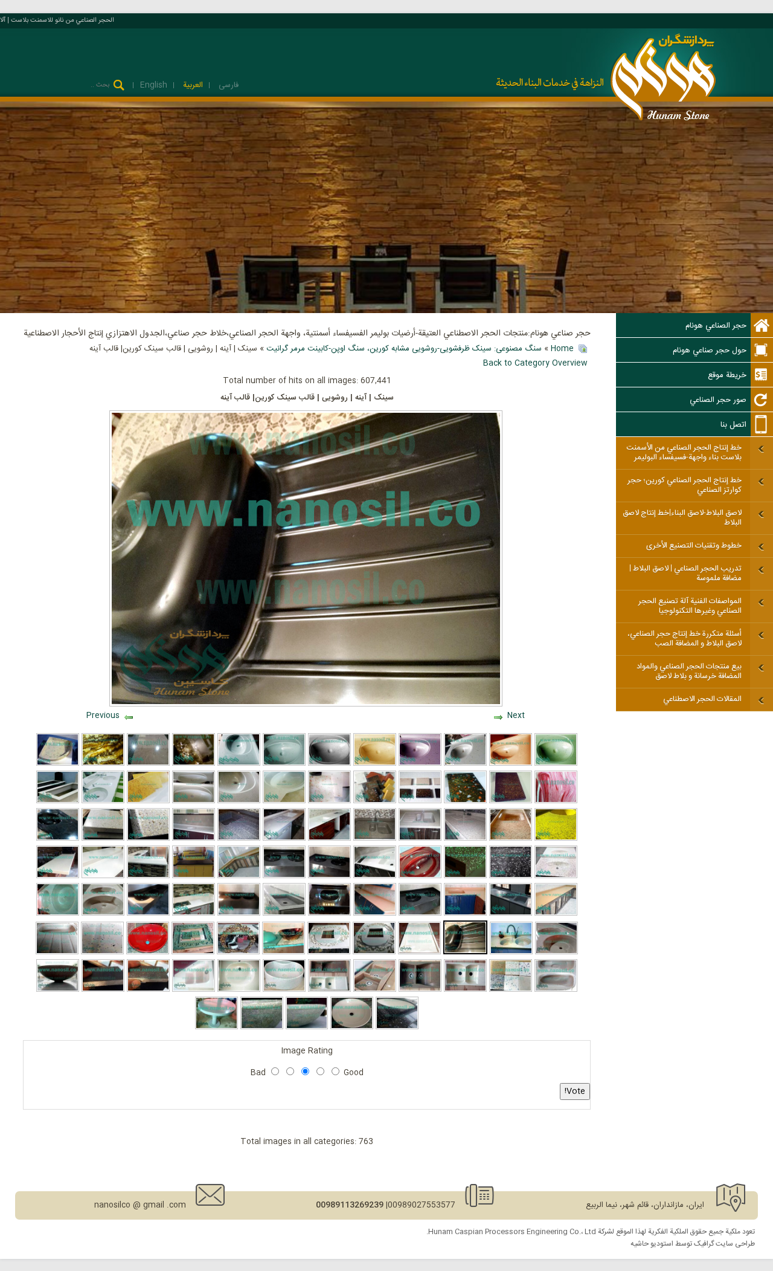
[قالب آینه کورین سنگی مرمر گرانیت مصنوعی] (193, 952)
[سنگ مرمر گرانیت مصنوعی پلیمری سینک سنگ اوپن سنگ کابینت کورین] (465, 913)
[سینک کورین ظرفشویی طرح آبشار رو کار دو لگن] (374, 990)
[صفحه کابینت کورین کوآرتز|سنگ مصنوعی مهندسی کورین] (148, 764)
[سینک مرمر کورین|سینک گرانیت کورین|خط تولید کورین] (284, 764)
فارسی (227, 85)
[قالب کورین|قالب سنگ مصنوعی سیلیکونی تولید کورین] (328, 952)
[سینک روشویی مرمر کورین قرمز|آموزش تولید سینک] (420, 876)
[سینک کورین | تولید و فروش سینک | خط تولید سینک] (193, 990)
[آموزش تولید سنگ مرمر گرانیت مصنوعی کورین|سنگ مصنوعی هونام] (148, 801)
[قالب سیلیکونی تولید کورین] (419, 952)
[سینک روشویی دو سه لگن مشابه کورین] (329, 876)
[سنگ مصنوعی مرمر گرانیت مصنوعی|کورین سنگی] (193, 913)
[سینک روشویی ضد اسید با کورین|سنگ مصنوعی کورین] (147, 952)
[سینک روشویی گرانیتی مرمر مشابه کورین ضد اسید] (555, 876)
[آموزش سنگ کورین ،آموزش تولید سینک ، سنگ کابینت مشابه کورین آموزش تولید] (374, 801)
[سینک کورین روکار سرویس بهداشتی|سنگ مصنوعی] (307, 1027)
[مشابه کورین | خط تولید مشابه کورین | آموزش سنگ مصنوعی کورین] (57, 952)
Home (562, 348)
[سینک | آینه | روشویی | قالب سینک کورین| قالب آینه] (465, 952)
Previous (103, 715)
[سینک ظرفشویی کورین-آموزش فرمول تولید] (103, 990)
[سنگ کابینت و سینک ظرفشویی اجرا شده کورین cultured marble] (238, 876)
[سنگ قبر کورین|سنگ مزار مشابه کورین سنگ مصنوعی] (57, 801)
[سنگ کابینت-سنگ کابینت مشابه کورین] (374, 913)
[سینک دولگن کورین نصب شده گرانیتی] (511, 952)
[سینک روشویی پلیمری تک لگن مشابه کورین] (329, 913)
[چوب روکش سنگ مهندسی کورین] (103, 839)
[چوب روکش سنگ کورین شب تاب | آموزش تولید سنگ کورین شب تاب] (465, 876)
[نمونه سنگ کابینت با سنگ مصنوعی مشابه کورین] (103, 876)
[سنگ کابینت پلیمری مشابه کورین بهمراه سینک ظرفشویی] (555, 839)
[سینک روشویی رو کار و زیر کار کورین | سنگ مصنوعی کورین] (284, 990)
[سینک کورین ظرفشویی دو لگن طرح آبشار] (420, 990)
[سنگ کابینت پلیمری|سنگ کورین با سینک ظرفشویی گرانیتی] (374, 839)
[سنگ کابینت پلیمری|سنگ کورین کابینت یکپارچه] (465, 839)
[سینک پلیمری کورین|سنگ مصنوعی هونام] (238, 764)
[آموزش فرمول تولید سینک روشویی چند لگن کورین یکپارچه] (284, 876)
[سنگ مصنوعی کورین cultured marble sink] (148, 990)
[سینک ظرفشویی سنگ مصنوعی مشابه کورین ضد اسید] (510, 913)
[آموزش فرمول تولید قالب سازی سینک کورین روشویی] (284, 801)
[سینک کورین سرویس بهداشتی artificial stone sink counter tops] (465, 990)
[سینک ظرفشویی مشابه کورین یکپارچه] (420, 839)
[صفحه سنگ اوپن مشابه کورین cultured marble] (57, 876)
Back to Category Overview (535, 363)
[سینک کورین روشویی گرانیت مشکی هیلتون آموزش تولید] (57, 839)
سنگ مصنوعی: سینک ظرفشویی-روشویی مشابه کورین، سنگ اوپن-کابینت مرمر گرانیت (404, 348)
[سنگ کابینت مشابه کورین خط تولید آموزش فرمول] (329, 801)
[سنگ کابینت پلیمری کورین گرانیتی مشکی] (238, 839)
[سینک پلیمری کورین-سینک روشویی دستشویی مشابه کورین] (555, 764)
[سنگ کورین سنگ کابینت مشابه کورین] (465, 801)
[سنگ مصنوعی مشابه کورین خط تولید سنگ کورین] (238, 801)
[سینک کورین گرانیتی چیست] (261, 1027)
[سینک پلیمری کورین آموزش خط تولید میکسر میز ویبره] (57, 913)
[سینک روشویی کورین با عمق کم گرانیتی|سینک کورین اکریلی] (238, 990)
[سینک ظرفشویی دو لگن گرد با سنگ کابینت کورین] (103, 913)
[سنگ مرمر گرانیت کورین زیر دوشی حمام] (57, 764)
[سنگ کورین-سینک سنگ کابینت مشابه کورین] (510, 801)
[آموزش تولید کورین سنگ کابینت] (556, 952)
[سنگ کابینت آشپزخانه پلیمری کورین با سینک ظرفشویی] (510, 839)
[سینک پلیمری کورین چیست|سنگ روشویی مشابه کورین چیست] (420, 764)
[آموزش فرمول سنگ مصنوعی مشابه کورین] (420, 801)
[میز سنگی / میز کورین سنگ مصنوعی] (216, 1027)
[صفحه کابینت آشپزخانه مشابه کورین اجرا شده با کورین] (148, 876)
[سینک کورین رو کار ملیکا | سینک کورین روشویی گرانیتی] (57, 990)
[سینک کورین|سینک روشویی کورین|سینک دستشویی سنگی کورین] (329, 764)
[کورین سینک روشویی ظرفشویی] (420, 913)
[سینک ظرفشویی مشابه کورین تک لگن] (284, 913)
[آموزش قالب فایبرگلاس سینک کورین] (193, 801)
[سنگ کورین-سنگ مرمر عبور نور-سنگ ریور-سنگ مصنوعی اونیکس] (103, 764)
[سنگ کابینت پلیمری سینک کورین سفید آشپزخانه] (193, 839)
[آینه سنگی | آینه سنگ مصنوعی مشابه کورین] (238, 952)
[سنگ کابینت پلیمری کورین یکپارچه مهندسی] (329, 839)
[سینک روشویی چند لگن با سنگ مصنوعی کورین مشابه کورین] (103, 801)
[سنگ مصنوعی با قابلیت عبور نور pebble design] (193, 764)
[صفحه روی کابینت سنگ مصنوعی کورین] (193, 876)
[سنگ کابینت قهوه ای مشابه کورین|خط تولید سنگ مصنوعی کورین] (555, 913)
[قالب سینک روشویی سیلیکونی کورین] (283, 952)
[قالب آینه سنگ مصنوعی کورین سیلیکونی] (374, 952)
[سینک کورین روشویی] (351, 1027)
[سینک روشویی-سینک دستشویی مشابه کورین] (374, 764)
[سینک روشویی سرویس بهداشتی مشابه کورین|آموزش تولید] (148, 913)
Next (516, 715)
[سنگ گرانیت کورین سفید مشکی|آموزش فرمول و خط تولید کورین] (510, 876)
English (153, 85)
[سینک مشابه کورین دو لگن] (555, 990)
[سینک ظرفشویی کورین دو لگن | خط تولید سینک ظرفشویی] (102, 952)
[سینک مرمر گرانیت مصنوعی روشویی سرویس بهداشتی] (510, 764)
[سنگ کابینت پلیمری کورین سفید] (284, 839)
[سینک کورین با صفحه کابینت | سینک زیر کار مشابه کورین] (397, 1027)
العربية (192, 85)
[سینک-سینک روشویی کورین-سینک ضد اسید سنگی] (238, 913)
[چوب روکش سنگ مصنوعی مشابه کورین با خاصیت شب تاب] (148, 839)
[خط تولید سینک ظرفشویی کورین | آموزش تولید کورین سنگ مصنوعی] (329, 990)
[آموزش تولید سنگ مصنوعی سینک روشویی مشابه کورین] (465, 764)
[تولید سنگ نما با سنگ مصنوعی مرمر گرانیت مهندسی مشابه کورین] (555, 801)
